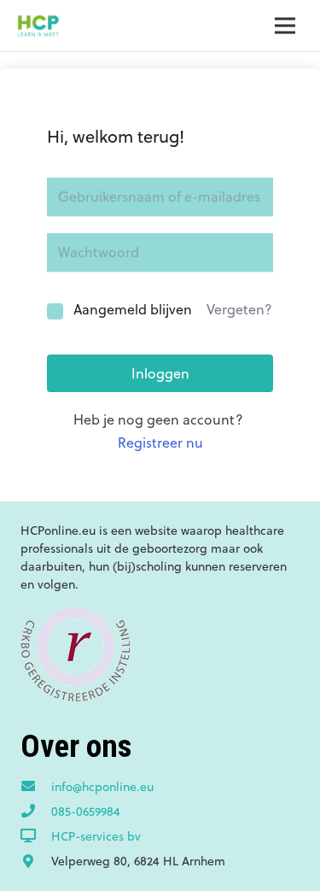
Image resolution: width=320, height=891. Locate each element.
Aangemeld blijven (132, 309)
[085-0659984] (35, 811)
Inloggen (160, 373)
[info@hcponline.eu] (35, 786)
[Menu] (285, 25)
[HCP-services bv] (35, 836)
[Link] (38, 25)
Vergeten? (239, 309)
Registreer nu (160, 442)
